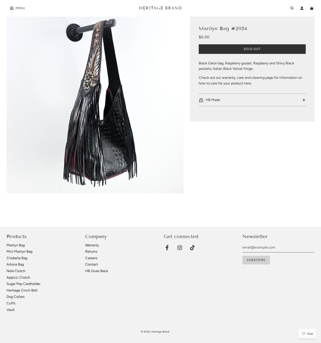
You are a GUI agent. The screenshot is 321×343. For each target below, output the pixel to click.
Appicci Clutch (18, 277)
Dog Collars (15, 297)
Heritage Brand (160, 8)
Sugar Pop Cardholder (23, 284)
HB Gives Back (96, 271)
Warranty (92, 245)
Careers (91, 258)
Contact (91, 264)
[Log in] (302, 8)
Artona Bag (15, 264)
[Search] (292, 8)
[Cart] (312, 8)
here (247, 83)
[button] (252, 100)
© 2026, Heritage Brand (155, 331)
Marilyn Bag (16, 245)
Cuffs (11, 303)
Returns (91, 251)
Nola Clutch (16, 271)
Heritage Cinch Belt (22, 290)
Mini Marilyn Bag (19, 251)
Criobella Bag (17, 258)
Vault (11, 310)
